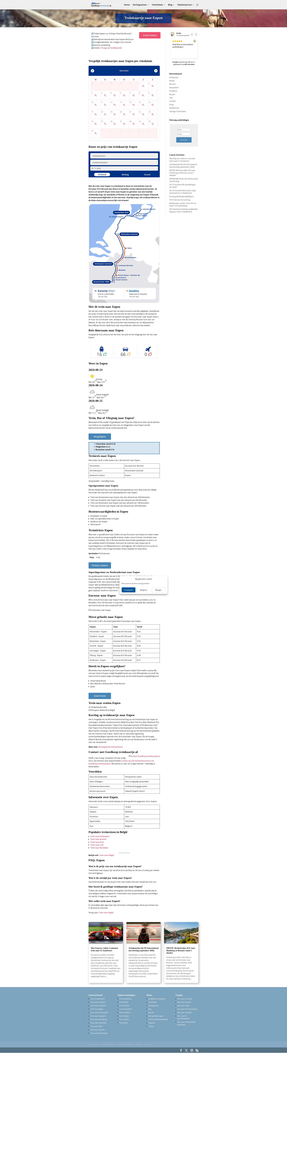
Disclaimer (149, 1044)
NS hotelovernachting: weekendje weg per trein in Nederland (183, 210)
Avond (147, 174)
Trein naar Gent (97, 842)
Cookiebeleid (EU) (106, 1044)
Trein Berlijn (123, 1002)
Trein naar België (106, 855)
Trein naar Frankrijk (97, 1002)
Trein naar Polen (96, 1026)
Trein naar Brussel (98, 839)
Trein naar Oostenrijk (98, 1023)
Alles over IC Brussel (184, 999)
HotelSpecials (116, 48)
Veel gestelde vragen (156, 1016)
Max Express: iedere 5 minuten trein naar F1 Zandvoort (182, 159)
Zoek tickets (149, 35)
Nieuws (151, 1012)
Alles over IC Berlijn (184, 1012)
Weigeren (143, 590)
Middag (125, 174)
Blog (170, 5)
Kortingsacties (140, 5)
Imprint (139, 1044)
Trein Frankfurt (124, 1012)
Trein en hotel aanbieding (158, 1019)
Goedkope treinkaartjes (157, 999)
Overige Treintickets (177, 111)
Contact (151, 1026)
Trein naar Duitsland (98, 1006)
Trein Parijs (123, 1023)
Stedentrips (174, 108)
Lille (171, 97)
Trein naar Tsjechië (97, 1030)
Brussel (172, 84)
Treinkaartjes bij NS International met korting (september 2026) (183, 165)
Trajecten (151, 1023)
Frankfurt (173, 91)
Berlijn (172, 80)
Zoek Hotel (100, 695)
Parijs (171, 104)
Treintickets (157, 5)
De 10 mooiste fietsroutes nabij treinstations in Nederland (182, 191)
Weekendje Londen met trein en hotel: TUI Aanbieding (182, 204)
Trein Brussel (124, 1006)
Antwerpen (174, 77)
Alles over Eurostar (184, 1002)
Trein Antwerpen (125, 999)
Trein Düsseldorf (125, 1009)
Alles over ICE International (187, 1009)
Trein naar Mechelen (99, 848)
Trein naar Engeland (97, 1016)
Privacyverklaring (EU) (124, 1044)
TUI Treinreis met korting (179, 200)
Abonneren (184, 140)
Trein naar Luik (96, 845)
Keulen (172, 94)
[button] (196, 34)
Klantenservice (184, 5)
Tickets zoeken (100, 565)
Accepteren (128, 590)
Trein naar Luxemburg (98, 1019)
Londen (172, 101)
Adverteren (93, 1044)
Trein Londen (124, 1019)
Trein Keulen (124, 1016)
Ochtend (102, 174)
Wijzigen (158, 590)
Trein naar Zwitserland (98, 1033)
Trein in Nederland (97, 999)
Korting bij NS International (111, 747)
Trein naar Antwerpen (99, 836)
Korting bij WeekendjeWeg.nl (181, 196)
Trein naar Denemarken (99, 1012)
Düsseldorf (174, 87)
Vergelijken (99, 436)
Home (127, 5)
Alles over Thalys (183, 1006)
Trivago (104, 48)
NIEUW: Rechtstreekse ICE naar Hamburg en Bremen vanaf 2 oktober (182, 173)
